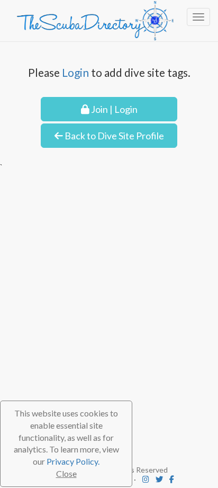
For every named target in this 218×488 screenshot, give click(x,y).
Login (75, 72)
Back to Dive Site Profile (113, 135)
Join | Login (113, 109)
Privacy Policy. (73, 461)
